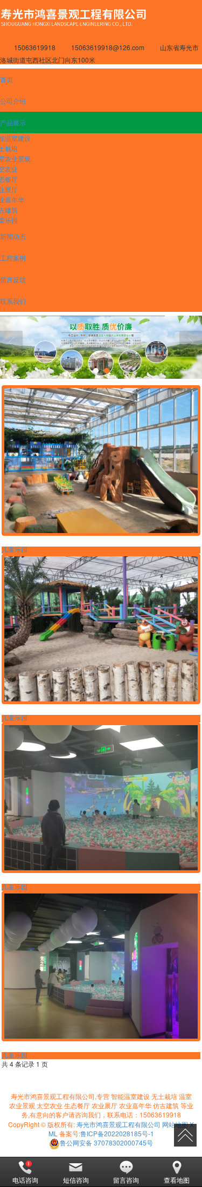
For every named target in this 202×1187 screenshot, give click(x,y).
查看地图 (177, 1179)
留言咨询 (126, 1179)
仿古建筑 (166, 1105)
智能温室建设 (130, 1096)
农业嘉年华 (135, 1105)
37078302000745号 (106, 1142)
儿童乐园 (14, 550)
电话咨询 (25, 1179)
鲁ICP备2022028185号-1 (117, 1133)
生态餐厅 (77, 1105)
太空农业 (49, 1105)
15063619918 (160, 1114)
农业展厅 (104, 1105)
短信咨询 (76, 1179)
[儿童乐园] (100, 460)
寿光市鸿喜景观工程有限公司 (118, 1124)
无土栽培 (164, 1096)
